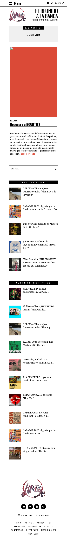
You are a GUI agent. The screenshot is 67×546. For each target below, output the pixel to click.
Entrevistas (34, 526)
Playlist (48, 526)
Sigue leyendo (28, 153)
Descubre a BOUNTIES (25, 124)
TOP (49, 522)
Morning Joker (48, 530)
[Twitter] (52, 3)
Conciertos (17, 530)
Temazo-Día (19, 526)
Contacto (33, 533)
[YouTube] (56, 3)
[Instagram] (59, 3)
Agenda (40, 522)
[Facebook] (48, 3)
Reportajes (32, 530)
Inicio (19, 522)
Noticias (29, 522)
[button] (54, 169)
